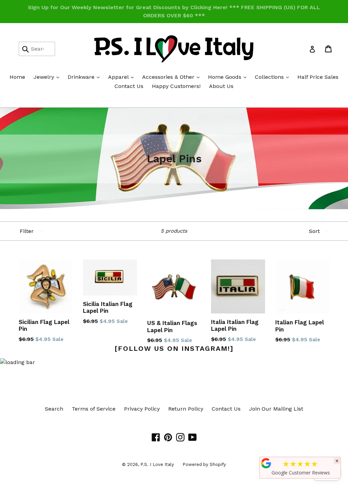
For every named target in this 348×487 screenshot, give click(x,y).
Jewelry (48, 76)
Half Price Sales (317, 77)
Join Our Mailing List (276, 408)
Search (54, 408)
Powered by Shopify (204, 464)
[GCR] (266, 463)
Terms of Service (94, 408)
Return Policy (185, 408)
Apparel (122, 76)
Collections (273, 76)
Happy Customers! (176, 86)
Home (17, 77)
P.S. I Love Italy (157, 464)
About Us (221, 86)
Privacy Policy (142, 408)
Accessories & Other (172, 76)
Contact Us (129, 86)
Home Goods (229, 76)
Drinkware (85, 76)
